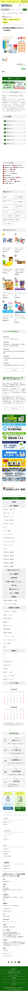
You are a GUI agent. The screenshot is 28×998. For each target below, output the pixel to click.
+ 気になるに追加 (14, 92)
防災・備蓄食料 (19, 197)
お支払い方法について (10, 121)
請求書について (9, 139)
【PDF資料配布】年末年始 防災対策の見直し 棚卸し (13, 359)
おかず (4, 527)
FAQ (14, 981)
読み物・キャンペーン (8, 822)
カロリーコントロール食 (8, 541)
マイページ (6, 836)
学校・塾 (5, 212)
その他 (12, 183)
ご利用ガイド (6, 849)
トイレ (4, 658)
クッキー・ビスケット (8, 534)
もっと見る (14, 370)
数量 (3, 71)
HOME (3, 13)
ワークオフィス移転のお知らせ (10, 339)
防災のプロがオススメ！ (15, 19)
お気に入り (6, 839)
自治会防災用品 (8, 175)
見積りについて (9, 143)
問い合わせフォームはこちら (10, 921)
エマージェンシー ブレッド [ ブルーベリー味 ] (20, 294)
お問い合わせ (6, 851)
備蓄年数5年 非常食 (9, 167)
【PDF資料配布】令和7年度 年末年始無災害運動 (13, 352)
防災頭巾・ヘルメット (8, 615)
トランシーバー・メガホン (9, 636)
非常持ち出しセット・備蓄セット (10, 611)
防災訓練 (18, 181)
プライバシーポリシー (14, 975)
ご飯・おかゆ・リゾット (8, 516)
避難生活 (17, 219)
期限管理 (14, 169)
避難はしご (20, 177)
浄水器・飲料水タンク (9, 181)
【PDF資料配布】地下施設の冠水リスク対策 (14, 365)
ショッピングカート (8, 834)
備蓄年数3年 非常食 (18, 165)
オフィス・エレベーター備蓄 (9, 604)
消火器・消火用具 (7, 618)
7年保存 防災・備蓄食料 (8, 566)
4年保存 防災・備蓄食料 (8, 555)
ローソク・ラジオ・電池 (8, 675)
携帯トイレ (7, 179)
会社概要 (5, 853)
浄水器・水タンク (7, 665)
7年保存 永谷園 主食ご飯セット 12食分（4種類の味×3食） (19, 271)
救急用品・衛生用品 (7, 632)
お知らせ (5, 824)
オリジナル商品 (7, 223)
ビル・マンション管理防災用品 (11, 173)
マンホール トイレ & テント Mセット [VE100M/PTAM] (8, 317)
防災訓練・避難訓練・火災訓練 (10, 600)
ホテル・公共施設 (7, 215)
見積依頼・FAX (7, 868)
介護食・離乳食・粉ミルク (9, 538)
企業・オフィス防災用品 (9, 171)
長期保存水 (14, 179)
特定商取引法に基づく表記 (14, 972)
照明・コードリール (7, 625)
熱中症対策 (5, 207)
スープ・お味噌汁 (7, 530)
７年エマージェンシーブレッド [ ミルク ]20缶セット (8, 294)
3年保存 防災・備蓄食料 (8, 552)
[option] (14, 45)
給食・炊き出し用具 (7, 661)
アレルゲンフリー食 (7, 545)
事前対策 (5, 22)
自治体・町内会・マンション (20, 207)
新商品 (5, 19)
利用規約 (14, 978)
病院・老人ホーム (19, 212)
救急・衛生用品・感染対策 (10, 177)
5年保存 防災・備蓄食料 (8, 559)
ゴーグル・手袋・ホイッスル (9, 639)
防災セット (7, 169)
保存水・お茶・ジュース (8, 513)
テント (4, 654)
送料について (8, 128)
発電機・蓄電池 (6, 629)
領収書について (9, 136)
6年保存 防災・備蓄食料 (8, 562)
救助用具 (5, 622)
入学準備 (6, 183)
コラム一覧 (14, 408)
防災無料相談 (6, 866)
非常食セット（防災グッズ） (9, 509)
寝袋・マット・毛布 (7, 672)
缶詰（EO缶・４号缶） (8, 523)
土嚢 (4, 647)
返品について (8, 132)
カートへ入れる (15, 78)
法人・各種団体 (19, 201)
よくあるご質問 (7, 856)
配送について (8, 124)
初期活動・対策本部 (8, 219)
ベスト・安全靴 (6, 643)
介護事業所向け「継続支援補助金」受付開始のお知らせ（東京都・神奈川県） (14, 345)
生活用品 (5, 668)
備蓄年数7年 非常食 (19, 167)
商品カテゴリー (8, 192)
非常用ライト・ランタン (8, 679)
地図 (4, 891)
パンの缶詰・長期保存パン (9, 520)
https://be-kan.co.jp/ (7, 955)
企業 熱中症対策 (8, 165)
